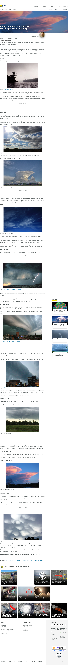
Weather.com (17, 562)
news (3, 9)
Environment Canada (8, 89)
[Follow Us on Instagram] (54, 625)
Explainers (11, 9)
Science (6, 9)
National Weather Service (6, 562)
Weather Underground (33, 562)
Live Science (24, 562)
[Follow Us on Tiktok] (60, 625)
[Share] (1, 35)
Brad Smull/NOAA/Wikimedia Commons (12, 289)
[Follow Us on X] (65, 625)
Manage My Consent (5, 630)
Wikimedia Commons (8, 388)
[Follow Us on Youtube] (57, 625)
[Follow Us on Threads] (62, 625)
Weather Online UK (39, 560)
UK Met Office (30, 560)
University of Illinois (21, 560)
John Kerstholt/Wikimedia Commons (12, 341)
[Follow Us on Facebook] (52, 625)
